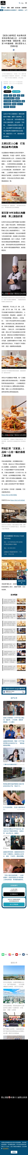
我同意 (14, 1152)
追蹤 (13, 954)
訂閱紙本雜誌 (3, 2)
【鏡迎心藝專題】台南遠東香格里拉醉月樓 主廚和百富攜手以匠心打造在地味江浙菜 (10, 668)
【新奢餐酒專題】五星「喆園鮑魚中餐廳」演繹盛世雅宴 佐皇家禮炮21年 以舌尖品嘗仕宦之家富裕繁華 (10, 631)
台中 (10, 95)
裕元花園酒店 (7, 101)
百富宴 (14, 104)
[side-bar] (26, 3)
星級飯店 (6, 107)
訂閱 (20, 954)
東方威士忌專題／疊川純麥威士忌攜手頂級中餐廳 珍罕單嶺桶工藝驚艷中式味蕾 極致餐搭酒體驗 (10, 608)
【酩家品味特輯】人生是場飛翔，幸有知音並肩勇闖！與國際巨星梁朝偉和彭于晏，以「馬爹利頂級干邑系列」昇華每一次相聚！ (9, 653)
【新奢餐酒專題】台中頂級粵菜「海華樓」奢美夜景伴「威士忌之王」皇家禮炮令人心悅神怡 (9, 645)
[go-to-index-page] (14, 50)
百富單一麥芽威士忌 (9, 98)
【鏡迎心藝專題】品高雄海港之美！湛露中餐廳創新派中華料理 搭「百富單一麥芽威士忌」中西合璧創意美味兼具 (9, 601)
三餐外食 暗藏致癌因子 (10, 764)
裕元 (22, 95)
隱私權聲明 (5, 1148)
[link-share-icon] (12, 87)
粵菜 (14, 95)
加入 (6, 954)
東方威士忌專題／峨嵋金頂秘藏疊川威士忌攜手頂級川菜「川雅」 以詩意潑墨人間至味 (10, 616)
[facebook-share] (5, 87)
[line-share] (8, 87)
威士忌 (5, 95)
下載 (26, 954)
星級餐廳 (12, 107)
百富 (18, 95)
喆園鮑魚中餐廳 (16, 101)
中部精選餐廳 (7, 104)
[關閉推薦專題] (26, 570)
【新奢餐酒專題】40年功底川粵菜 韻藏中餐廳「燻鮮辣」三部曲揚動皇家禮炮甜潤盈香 (10, 660)
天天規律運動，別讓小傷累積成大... (14, 808)
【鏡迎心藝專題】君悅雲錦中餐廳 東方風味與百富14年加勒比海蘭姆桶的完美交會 (10, 623)
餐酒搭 (17, 98)
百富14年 (20, 104)
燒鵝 (23, 101)
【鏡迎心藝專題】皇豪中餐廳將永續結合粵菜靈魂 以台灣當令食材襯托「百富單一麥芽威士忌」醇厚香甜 (10, 638)
